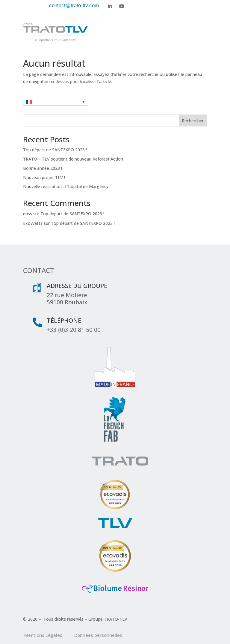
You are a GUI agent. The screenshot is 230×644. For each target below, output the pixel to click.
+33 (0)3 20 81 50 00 (74, 330)
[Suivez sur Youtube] (121, 6)
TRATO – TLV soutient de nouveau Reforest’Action (73, 159)
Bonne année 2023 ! (42, 168)
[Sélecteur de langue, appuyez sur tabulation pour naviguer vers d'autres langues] (55, 102)
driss (27, 213)
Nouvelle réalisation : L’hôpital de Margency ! (67, 186)
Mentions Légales (48, 635)
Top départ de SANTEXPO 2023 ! (55, 149)
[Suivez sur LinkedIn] (109, 6)
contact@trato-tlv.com (74, 5)
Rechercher (193, 120)
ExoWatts (33, 223)
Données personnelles (98, 635)
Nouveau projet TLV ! (44, 177)
